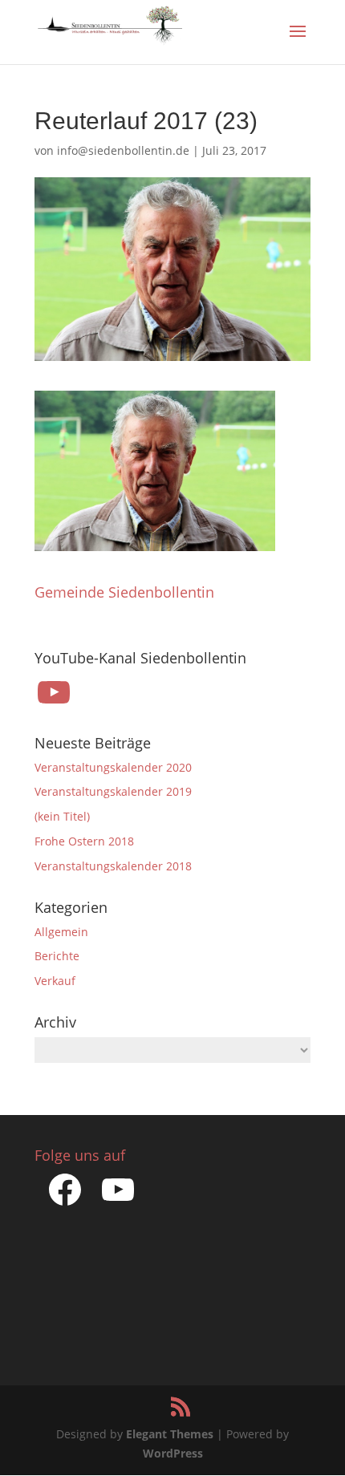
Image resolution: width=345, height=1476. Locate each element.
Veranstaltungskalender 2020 (113, 767)
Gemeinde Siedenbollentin (124, 592)
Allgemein (61, 931)
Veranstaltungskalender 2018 (113, 866)
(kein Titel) (62, 816)
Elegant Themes (169, 1434)
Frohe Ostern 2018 (84, 841)
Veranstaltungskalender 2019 (113, 791)
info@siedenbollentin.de (123, 150)
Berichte (56, 955)
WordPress (173, 1453)
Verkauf (54, 980)
